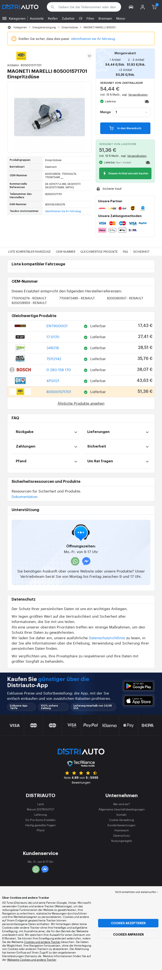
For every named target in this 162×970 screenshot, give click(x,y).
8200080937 (125, 298)
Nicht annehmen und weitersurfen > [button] (136, 892)
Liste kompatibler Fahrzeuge (29, 251)
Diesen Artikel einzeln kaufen (128, 173)
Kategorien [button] (17, 18)
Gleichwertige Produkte (99, 251)
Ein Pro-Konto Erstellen (40, 820)
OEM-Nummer (65, 251)
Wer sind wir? (121, 804)
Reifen (53, 18)
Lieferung (40, 814)
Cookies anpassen (128, 934)
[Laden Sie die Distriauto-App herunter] (138, 686)
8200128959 (29, 302)
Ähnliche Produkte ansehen (81, 403)
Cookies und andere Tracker (42, 942)
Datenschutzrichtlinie (107, 637)
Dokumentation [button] (25, 496)
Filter (90, 18)
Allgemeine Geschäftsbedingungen (122, 809)
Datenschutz (121, 835)
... (62, 177)
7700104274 (29, 298)
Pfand (40, 830)
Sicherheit (141, 251)
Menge (105, 112)
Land (40, 804)
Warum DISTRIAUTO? (40, 809)
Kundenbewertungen (121, 825)
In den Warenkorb (129, 128)
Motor (120, 18)
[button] (131, 7)
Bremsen (105, 18)
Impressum (121, 830)
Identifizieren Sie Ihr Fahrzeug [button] (63, 211)
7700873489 (77, 298)
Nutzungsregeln (121, 840)
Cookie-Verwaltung (121, 820)
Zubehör (68, 18)
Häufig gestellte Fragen (40, 825)
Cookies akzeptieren (128, 923)
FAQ (125, 251)
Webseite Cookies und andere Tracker (31, 959)
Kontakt (121, 814)
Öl (80, 18)
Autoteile (37, 18)
